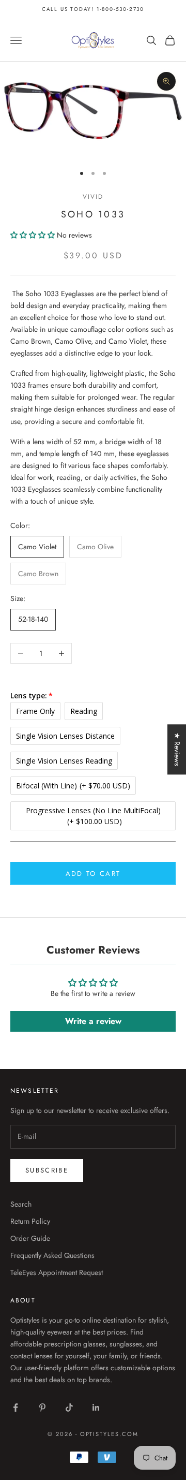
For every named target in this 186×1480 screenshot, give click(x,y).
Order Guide (30, 1238)
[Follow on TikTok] (69, 1407)
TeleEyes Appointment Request (56, 1272)
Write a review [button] (93, 1021)
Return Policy (30, 1221)
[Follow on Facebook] (15, 1407)
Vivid (93, 196)
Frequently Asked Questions (52, 1255)
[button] (33, 235)
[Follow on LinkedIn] (96, 1407)
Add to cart (93, 873)
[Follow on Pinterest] (42, 1407)
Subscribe (46, 1170)
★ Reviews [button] (177, 749)
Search (21, 1204)
